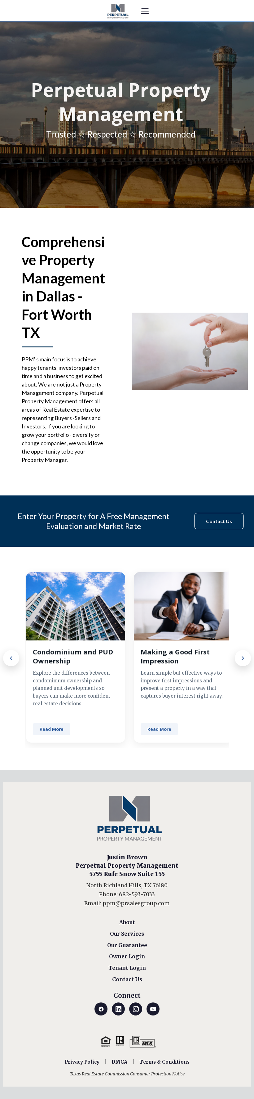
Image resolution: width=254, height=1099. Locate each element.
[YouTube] (153, 1008)
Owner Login (127, 956)
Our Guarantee (127, 945)
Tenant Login (127, 968)
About (127, 922)
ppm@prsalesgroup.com (136, 903)
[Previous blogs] (11, 658)
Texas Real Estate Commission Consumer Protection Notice (127, 1074)
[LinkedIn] (118, 1008)
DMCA (119, 1062)
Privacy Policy (82, 1062)
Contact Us (127, 979)
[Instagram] (135, 1008)
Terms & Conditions (164, 1062)
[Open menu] (145, 11)
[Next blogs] (243, 658)
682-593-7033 (137, 894)
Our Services (127, 933)
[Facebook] (100, 1008)
